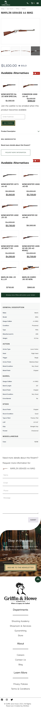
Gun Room (10, 9)
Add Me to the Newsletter (20, 568)
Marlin (24, 9)
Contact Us (20, 660)
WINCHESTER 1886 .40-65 (31, 185)
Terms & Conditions (20, 689)
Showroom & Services (20, 626)
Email (5, 554)
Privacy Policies (20, 684)
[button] (37, 3)
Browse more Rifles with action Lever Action (20, 295)
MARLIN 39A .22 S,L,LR (8, 278)
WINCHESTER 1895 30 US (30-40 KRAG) (31, 248)
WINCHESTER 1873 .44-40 (10, 185)
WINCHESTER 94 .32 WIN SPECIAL (9, 95)
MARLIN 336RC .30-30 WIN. (29, 278)
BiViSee (26, 706)
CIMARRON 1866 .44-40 (29, 95)
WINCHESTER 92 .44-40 (29, 216)
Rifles (17, 9)
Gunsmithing (20, 630)
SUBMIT (33, 520)
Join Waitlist (8, 123)
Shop (2, 9)
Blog (21, 664)
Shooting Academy (20, 621)
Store (20, 635)
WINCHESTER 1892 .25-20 (10, 216)
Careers (20, 655)
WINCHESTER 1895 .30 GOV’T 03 (10, 247)
